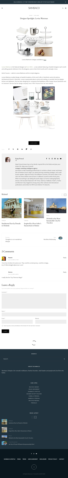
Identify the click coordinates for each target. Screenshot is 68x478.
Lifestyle (4, 220)
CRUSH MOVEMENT (34, 389)
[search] (64, 359)
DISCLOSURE (43, 459)
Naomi (10, 257)
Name (3, 311)
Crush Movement (13, 442)
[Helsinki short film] (56, 205)
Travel (47, 215)
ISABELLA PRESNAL (34, 396)
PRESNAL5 (34, 403)
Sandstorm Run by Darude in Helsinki (11, 224)
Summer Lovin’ (19, 265)
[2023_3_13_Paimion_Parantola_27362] (34, 208)
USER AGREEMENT (33, 459)
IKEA (45, 59)
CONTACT (61, 459)
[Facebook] (31, 453)
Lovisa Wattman (6, 67)
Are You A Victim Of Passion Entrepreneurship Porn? (21, 444)
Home (30, 15)
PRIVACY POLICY (52, 459)
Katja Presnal (19, 158)
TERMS (24, 459)
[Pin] (17, 149)
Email (3, 318)
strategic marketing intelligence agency (26, 168)
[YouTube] (36, 453)
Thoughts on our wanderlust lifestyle (13, 239)
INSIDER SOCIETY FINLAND (34, 394)
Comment (4, 292)
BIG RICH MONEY (34, 387)
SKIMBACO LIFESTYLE (34, 391)
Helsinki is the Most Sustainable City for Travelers (53, 220)
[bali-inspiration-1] (4, 443)
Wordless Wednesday (50, 238)
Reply (64, 257)
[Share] (22, 149)
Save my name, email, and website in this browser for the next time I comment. (22, 325)
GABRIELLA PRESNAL (34, 398)
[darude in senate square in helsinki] (12, 208)
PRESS (19, 459)
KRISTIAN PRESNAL (34, 400)
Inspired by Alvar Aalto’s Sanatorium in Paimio (32, 224)
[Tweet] (13, 149)
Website (37, 318)
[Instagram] (34, 453)
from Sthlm (29, 67)
